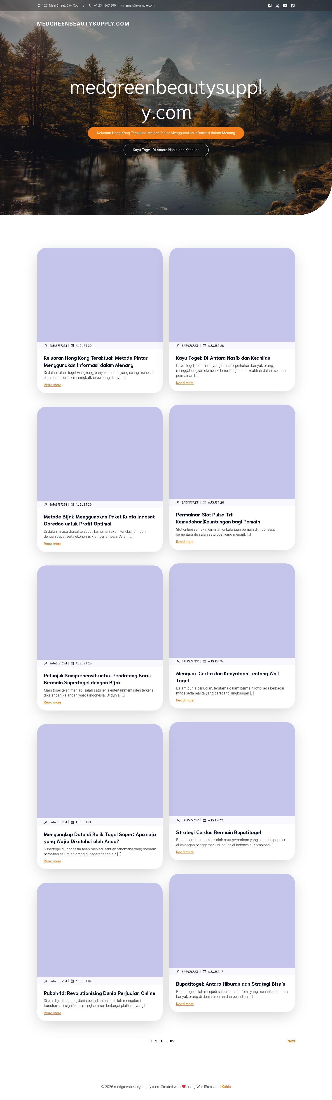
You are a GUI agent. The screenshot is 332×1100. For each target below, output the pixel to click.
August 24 (216, 661)
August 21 (215, 820)
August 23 (84, 663)
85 (172, 1041)
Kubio (226, 1087)
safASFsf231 (58, 345)
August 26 (216, 502)
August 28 (216, 345)
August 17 (215, 971)
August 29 (84, 345)
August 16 (83, 981)
